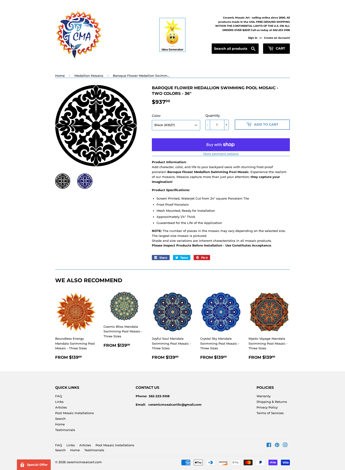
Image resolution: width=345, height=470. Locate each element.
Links (59, 402)
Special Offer (37, 464)
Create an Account (277, 37)
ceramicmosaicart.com (84, 462)
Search (60, 418)
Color (156, 116)
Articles (61, 407)
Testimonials (65, 430)
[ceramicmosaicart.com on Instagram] (285, 445)
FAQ (58, 396)
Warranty (264, 396)
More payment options (221, 153)
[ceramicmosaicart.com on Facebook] (268, 445)
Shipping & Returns (272, 402)
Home (60, 75)
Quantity (212, 115)
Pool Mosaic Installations (74, 413)
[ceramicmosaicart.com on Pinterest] (277, 445)
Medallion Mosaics (88, 75)
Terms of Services (270, 413)
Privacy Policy (267, 407)
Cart (280, 48)
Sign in (252, 37)
